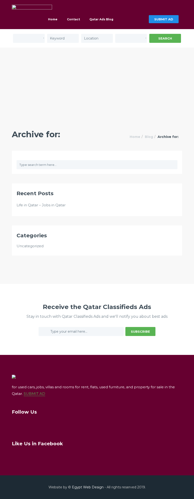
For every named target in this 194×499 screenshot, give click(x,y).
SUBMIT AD (163, 19)
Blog (149, 137)
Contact (73, 19)
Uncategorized (30, 246)
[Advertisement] (97, 83)
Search (165, 38)
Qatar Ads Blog (101, 19)
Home (52, 19)
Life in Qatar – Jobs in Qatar (41, 205)
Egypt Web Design (88, 487)
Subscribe (140, 331)
